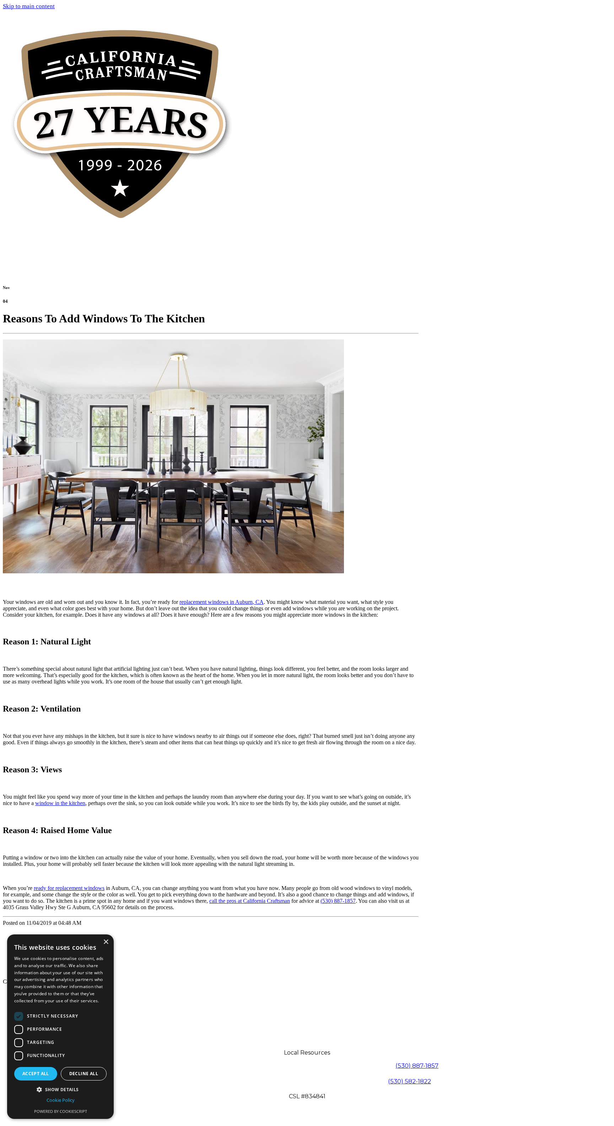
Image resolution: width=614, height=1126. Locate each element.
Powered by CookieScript (60, 1111)
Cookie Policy (61, 1100)
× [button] (105, 942)
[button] (60, 1089)
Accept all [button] (35, 1074)
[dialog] (60, 1026)
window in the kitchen (60, 803)
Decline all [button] (83, 1074)
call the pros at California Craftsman (249, 901)
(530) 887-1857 (338, 901)
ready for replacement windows (69, 888)
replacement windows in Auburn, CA (221, 602)
